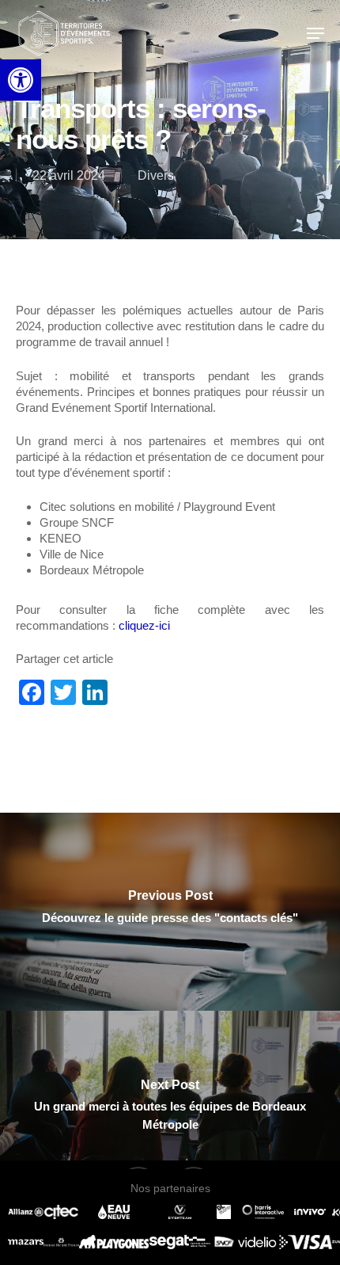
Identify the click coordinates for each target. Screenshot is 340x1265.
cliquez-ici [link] (144, 625)
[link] (20, 80)
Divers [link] (156, 175)
